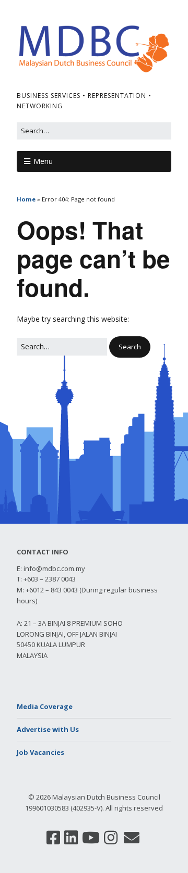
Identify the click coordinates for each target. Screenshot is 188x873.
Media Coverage (45, 706)
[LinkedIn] (71, 837)
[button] (129, 347)
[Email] (132, 837)
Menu (43, 161)
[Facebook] (53, 837)
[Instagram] (111, 837)
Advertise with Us (48, 729)
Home (26, 199)
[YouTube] (91, 837)
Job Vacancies (40, 752)
